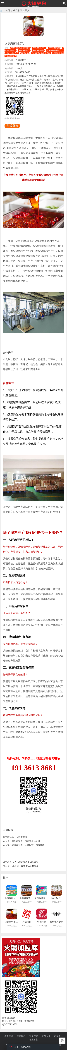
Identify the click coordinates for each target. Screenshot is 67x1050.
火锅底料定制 (54, 48)
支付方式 (46, 1036)
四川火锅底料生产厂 (55, 50)
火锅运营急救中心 (43, 898)
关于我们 (8, 1036)
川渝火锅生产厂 (11, 53)
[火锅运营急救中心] (42, 890)
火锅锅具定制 (56, 922)
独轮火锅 (41, 922)
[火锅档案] (27, 914)
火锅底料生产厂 (39, 48)
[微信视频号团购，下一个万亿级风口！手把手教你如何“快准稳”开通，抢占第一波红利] (12, 890)
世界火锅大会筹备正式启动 (25, 861)
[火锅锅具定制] (57, 914)
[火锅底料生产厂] (12, 914)
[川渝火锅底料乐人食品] (57, 890)
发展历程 (33, 1036)
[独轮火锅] (42, 914)
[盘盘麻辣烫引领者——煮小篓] (27, 890)
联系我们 (21, 1036)
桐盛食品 (25, 53)
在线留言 (33, 1039)
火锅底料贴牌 (38, 50)
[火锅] (1, 10)
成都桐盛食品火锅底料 (40, 53)
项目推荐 (17, 10)
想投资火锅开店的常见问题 (25, 866)
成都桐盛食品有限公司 (20, 48)
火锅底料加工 (24, 50)
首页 (8, 10)
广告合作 (58, 1036)
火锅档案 (26, 922)
